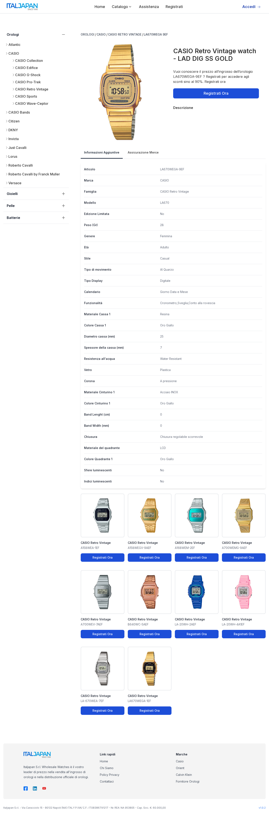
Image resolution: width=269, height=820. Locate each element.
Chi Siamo (106, 768)
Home (100, 6)
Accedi (249, 6)
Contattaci (107, 781)
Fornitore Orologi (187, 781)
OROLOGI (87, 34)
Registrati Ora (216, 93)
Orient (180, 768)
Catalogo (120, 6)
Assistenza (149, 6)
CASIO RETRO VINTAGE (124, 34)
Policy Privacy (109, 774)
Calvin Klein (184, 774)
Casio (180, 761)
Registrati (174, 6)
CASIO (101, 34)
